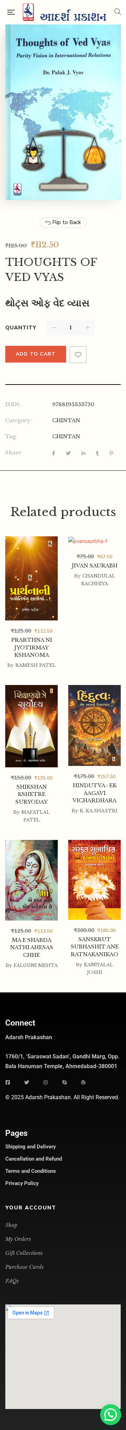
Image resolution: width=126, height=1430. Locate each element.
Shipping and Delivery (30, 1147)
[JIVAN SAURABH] (94, 577)
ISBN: (13, 404)
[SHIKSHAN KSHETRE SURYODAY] (31, 726)
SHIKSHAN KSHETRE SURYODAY (31, 794)
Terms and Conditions (30, 1171)
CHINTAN (66, 420)
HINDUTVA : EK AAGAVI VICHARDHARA (94, 793)
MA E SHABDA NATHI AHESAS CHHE (31, 947)
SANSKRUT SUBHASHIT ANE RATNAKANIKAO (95, 947)
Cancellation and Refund (33, 1159)
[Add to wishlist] (78, 354)
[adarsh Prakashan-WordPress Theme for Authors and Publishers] (64, 12)
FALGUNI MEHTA (36, 965)
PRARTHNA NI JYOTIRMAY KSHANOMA (31, 647)
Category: (18, 420)
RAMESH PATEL (35, 665)
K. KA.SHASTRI (98, 811)
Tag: (11, 436)
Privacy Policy (21, 1183)
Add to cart (36, 354)
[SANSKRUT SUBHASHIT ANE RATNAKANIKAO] (94, 880)
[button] (110, 1414)
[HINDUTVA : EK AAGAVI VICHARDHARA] (94, 725)
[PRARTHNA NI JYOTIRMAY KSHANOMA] (31, 578)
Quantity (20, 327)
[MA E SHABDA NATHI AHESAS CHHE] (31, 881)
